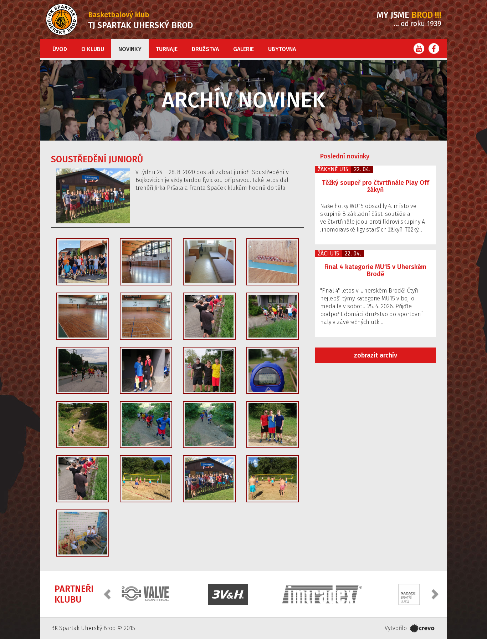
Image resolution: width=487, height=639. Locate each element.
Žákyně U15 (333, 169)
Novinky (130, 49)
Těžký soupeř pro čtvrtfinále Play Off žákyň (375, 186)
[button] (108, 593)
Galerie (243, 49)
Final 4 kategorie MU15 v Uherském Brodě (375, 270)
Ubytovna (282, 49)
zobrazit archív (375, 355)
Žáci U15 (328, 253)
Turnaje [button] (167, 49)
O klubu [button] (92, 49)
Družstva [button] (205, 49)
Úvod (59, 49)
